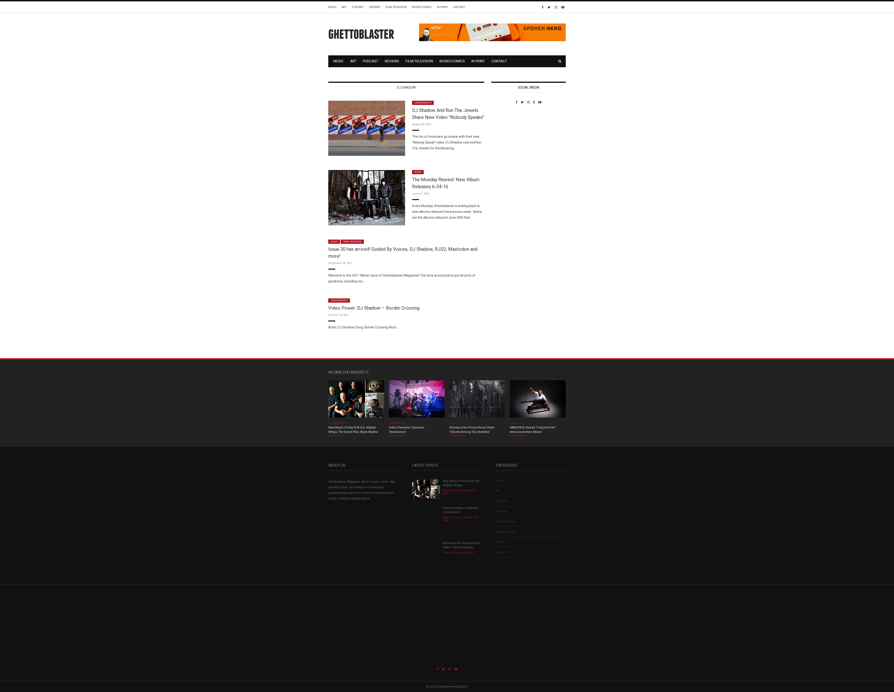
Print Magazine (352, 242)
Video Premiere (397, 423)
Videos (453, 423)
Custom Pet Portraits (504, 136)
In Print (442, 7)
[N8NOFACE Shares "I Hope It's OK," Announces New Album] (538, 400)
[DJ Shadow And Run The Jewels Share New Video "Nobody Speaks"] (366, 128)
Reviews (374, 7)
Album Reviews (337, 423)
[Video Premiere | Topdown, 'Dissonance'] (417, 400)
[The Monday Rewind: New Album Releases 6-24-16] (366, 197)
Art (344, 7)
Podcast (358, 7)
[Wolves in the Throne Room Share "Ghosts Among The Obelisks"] (477, 400)
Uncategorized (422, 103)
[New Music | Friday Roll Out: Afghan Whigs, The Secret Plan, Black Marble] (356, 400)
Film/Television (396, 7)
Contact (459, 7)
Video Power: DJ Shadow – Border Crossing (374, 308)
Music (332, 7)
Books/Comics (422, 7)
